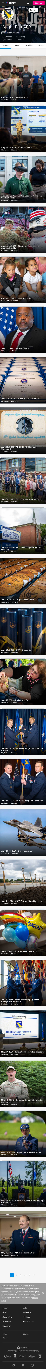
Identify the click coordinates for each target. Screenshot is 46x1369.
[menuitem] (28, 3)
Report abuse (28, 1321)
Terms (5, 1338)
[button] (43, 1293)
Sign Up (38, 3)
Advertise (27, 1312)
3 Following (20, 37)
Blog (4, 1312)
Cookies (26, 1317)
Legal (5, 1334)
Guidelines (7, 1321)
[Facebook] (13, 1365)
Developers (7, 1317)
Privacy (26, 1334)
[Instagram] (32, 1365)
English (5, 1326)
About (5, 1308)
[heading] (11, 3)
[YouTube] (23, 1365)
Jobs (25, 1308)
